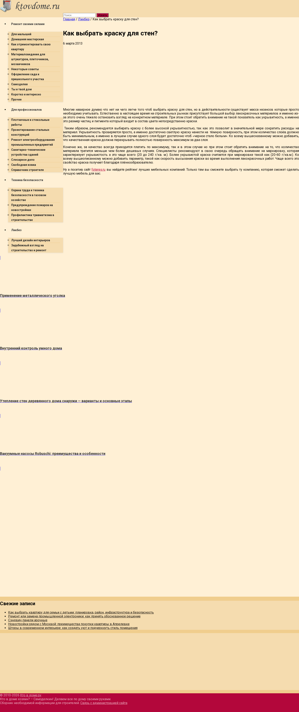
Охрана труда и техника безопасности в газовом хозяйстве (28, 195)
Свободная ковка (23, 164)
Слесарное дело (23, 159)
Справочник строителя (27, 169)
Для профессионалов (26, 109)
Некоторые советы (25, 69)
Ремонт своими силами (28, 24)
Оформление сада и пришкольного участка (27, 77)
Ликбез (16, 230)
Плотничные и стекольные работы (30, 122)
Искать (102, 15)
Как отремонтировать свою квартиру (31, 47)
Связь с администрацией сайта (103, 703)
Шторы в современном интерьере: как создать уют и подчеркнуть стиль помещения (72, 628)
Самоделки (19, 84)
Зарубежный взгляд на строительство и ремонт (28, 248)
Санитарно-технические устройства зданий (28, 152)
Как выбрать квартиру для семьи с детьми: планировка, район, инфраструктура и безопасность (81, 612)
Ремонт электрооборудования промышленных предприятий (33, 142)
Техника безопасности (27, 180)
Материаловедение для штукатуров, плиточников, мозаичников (30, 59)
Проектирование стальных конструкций (30, 132)
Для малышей (21, 34)
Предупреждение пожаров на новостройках (32, 207)
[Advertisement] (122, 284)
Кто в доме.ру (30, 695)
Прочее (16, 99)
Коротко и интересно (26, 94)
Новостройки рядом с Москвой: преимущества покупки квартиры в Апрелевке (69, 624)
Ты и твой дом (21, 89)
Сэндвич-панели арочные (27, 620)
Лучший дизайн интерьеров (30, 240)
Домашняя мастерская (27, 39)
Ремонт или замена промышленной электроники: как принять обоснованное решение (74, 616)
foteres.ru (98, 169)
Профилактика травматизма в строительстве (32, 217)
